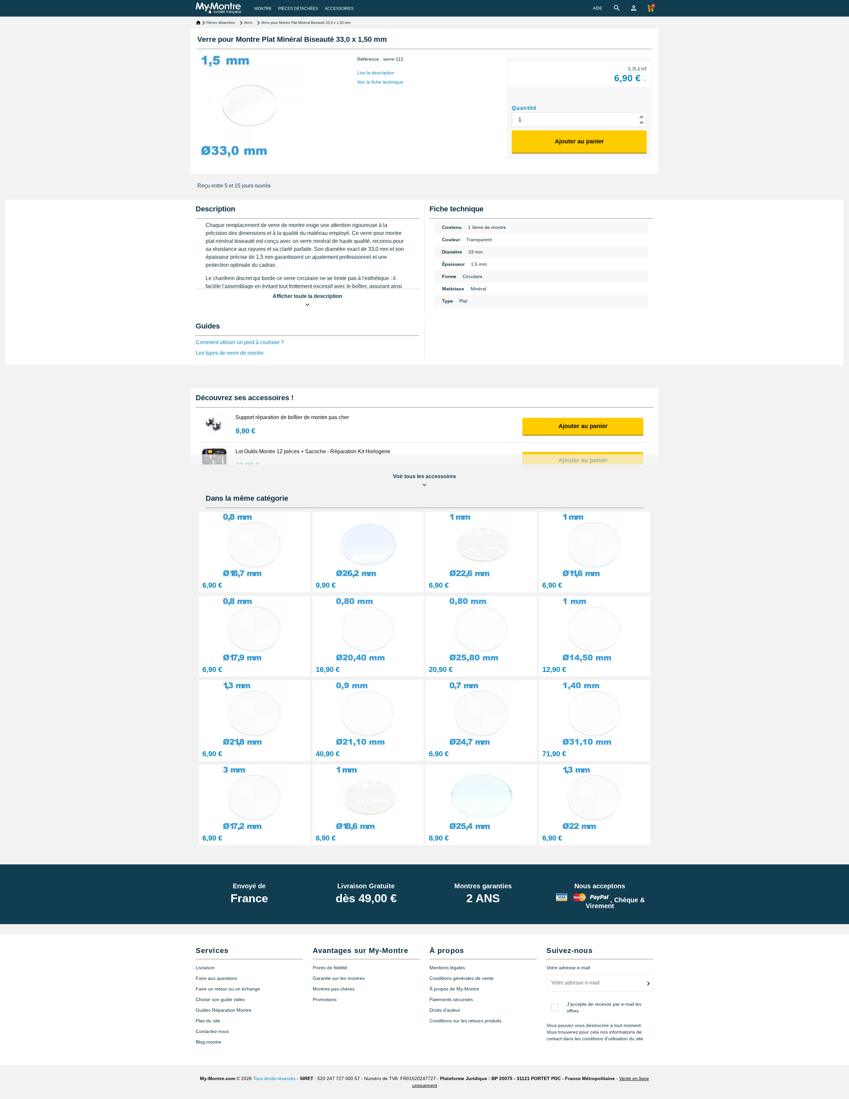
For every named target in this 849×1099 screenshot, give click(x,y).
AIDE (597, 8)
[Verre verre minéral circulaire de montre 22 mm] (594, 797)
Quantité (524, 108)
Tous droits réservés (274, 1078)
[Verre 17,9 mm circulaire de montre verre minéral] (254, 628)
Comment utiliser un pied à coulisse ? (240, 342)
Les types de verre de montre (230, 353)
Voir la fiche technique (380, 82)
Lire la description (375, 72)
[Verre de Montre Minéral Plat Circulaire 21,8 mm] (254, 713)
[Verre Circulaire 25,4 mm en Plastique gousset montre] (481, 797)
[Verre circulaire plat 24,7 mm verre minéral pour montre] (481, 713)
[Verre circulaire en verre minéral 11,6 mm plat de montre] (594, 544)
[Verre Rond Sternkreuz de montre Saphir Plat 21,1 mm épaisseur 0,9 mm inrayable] (368, 713)
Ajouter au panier (579, 141)
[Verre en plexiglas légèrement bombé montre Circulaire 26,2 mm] (368, 544)
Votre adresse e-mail (568, 967)
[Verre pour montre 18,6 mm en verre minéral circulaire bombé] (368, 797)
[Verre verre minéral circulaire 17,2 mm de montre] (254, 797)
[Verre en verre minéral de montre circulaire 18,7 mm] (254, 544)
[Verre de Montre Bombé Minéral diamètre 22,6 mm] (481, 544)
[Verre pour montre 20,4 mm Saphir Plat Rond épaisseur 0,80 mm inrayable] (368, 628)
